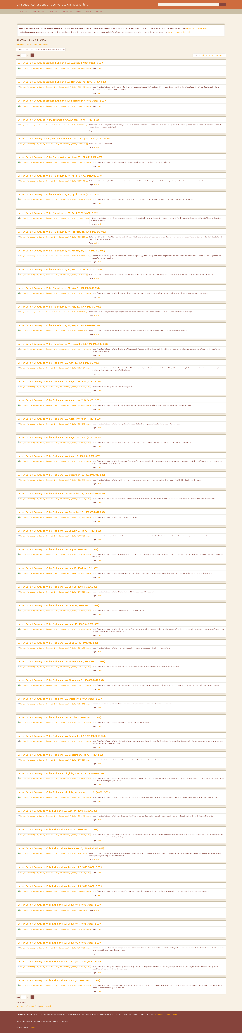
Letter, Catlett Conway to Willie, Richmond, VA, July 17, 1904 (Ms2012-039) (58, 568)
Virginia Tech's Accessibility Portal (179, 32)
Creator (210, 55)
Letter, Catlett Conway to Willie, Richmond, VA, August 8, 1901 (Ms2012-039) (59, 456)
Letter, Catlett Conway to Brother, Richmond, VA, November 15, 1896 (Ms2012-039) (62, 82)
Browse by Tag (32, 44)
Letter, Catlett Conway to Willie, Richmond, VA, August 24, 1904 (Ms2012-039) (59, 437)
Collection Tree (67, 11)
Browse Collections (37, 11)
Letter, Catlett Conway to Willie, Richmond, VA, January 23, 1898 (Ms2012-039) (60, 530)
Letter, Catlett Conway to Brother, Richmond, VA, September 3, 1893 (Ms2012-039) (62, 100)
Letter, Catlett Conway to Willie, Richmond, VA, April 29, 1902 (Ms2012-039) (58, 363)
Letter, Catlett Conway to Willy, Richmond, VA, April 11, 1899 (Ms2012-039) (58, 811)
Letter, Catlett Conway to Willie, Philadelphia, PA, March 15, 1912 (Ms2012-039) (60, 269)
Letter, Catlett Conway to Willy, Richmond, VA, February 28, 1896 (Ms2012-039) (60, 886)
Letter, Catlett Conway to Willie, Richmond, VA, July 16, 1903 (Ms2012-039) (58, 549)
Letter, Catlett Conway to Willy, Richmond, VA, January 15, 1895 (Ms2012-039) (60, 923)
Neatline (78, 11)
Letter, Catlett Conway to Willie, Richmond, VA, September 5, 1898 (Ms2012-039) (61, 755)
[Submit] (224, 4)
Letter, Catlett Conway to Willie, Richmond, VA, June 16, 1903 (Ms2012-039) (58, 605)
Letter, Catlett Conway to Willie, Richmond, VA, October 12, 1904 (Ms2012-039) (60, 698)
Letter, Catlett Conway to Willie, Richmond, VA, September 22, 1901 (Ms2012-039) (62, 736)
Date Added (219, 55)
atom (18, 1006)
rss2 (49, 1006)
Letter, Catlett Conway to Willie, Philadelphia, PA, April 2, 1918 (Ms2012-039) (59, 194)
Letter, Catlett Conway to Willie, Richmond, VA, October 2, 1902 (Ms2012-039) (59, 717)
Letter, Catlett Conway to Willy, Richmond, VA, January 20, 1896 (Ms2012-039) (60, 942)
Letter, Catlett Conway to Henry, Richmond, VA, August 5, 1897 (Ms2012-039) (59, 119)
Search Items (43, 44)
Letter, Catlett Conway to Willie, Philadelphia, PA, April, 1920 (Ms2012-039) (58, 213)
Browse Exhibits (52, 11)
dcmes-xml (32, 1006)
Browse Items (22, 11)
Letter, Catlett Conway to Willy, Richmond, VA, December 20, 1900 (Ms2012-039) (61, 848)
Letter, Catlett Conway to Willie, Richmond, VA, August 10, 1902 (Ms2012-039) (59, 381)
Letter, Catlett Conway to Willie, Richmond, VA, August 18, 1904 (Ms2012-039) (59, 419)
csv (22, 1006)
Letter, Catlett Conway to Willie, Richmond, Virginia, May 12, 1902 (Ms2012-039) (61, 773)
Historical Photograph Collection (196, 28)
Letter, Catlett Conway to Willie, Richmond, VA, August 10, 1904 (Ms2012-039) (59, 400)
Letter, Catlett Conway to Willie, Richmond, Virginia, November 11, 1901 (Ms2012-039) (64, 792)
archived (99, 68)
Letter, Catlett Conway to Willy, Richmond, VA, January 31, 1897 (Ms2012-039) (60, 961)
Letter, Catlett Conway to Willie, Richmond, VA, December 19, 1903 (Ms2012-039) (61, 475)
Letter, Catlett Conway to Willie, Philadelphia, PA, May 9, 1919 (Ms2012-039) (59, 325)
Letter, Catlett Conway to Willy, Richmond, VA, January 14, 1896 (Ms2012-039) (60, 904)
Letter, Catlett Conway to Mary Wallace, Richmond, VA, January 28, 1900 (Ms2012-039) (64, 138)
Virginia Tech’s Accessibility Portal (166, 1014)
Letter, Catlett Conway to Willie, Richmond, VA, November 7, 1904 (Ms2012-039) (61, 680)
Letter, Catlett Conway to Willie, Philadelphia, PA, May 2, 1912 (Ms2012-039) (59, 288)
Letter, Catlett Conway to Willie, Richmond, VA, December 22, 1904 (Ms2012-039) (61, 493)
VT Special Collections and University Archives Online (52, 4)
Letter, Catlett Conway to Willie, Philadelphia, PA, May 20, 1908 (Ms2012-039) (59, 306)
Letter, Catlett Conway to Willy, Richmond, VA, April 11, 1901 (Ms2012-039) (58, 829)
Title (203, 55)
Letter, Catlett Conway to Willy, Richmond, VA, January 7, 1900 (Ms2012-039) (59, 980)
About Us (99, 11)
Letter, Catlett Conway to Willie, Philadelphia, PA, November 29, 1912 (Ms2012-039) (63, 344)
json (38, 1006)
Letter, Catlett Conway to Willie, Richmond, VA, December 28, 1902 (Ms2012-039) (61, 512)
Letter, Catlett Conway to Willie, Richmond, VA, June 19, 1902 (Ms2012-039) (58, 624)
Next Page (32, 55)
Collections (88, 11)
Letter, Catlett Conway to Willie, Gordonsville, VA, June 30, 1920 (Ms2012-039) (60, 157)
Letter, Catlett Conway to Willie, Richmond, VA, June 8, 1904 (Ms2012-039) (58, 643)
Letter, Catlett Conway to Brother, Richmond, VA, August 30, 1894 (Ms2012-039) (61, 63)
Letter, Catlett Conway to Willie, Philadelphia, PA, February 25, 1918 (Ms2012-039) (62, 232)
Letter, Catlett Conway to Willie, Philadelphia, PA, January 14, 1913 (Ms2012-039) (61, 250)
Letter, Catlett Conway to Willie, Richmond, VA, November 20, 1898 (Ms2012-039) (61, 661)
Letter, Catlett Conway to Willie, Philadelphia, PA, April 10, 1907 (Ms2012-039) (60, 176)
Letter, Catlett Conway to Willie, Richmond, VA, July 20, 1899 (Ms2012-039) (58, 587)
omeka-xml (44, 1006)
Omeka (33, 1027)
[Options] (220, 4)
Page (18, 55)
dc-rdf (26, 1006)
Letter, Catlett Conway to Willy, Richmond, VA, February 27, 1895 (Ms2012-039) (60, 867)
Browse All (21, 44)
